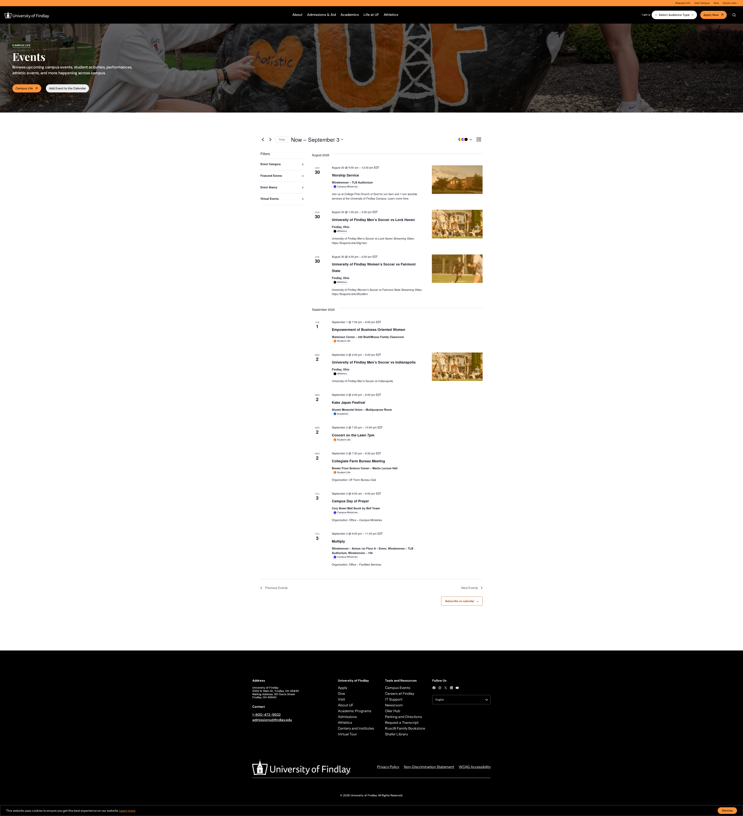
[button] (464, 139)
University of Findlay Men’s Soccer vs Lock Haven (373, 219)
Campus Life (24, 88)
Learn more (127, 811)
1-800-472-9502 (266, 714)
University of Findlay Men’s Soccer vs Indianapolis (374, 362)
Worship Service (345, 175)
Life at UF (371, 14)
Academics (350, 14)
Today (282, 139)
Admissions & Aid (321, 14)
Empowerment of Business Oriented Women (368, 329)
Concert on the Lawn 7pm (353, 435)
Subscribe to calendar (459, 601)
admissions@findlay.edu (272, 720)
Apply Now (711, 15)
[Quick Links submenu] (737, 3)
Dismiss (727, 811)
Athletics (391, 14)
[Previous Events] (262, 139)
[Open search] (734, 15)
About (297, 14)
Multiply (338, 541)
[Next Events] (270, 139)
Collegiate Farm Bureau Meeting (358, 460)
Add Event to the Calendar (67, 88)
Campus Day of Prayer (350, 501)
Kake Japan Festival (348, 402)
